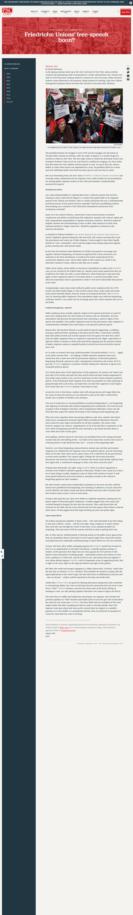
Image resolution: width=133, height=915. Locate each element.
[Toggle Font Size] (2, 556)
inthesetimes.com (68, 630)
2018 (8, 98)
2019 (8, 95)
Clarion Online (12, 64)
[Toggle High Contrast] (2, 551)
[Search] (118, 11)
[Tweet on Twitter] (128, 72)
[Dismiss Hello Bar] (131, 3)
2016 (66, 30)
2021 (8, 88)
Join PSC (126, 12)
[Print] (128, 79)
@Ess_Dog (64, 628)
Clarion (59, 30)
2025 (8, 74)
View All (9, 102)
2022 (8, 84)
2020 (8, 91)
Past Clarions (11, 68)
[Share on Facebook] (128, 68)
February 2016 (76, 30)
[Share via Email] (128, 75)
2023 (8, 81)
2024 (8, 77)
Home (51, 30)
